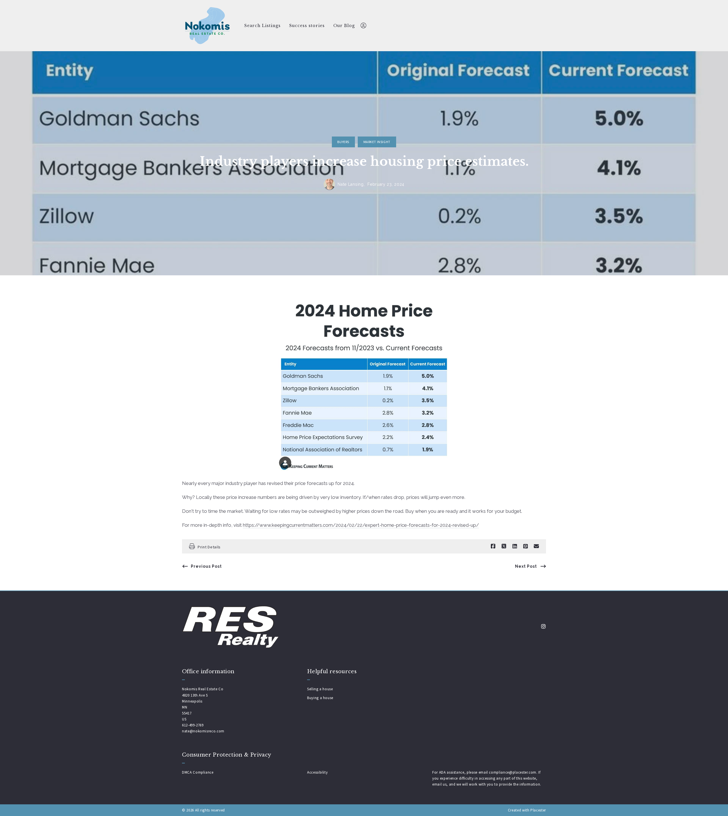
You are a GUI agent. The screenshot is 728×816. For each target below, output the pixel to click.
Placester (538, 810)
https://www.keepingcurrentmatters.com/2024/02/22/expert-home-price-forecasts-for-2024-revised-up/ (361, 525)
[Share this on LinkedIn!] (514, 546)
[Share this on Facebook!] (493, 546)
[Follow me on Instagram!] (543, 626)
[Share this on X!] (503, 546)
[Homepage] (207, 25)
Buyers (343, 142)
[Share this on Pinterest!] (525, 546)
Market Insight (376, 142)
